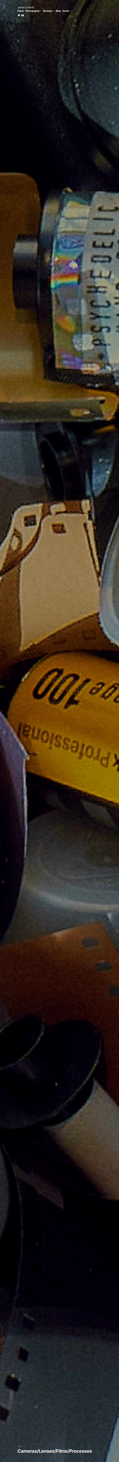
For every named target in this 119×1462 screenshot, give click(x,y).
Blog (58, 10)
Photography (32, 10)
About (65, 10)
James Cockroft (25, 7)
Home (20, 10)
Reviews (47, 10)
